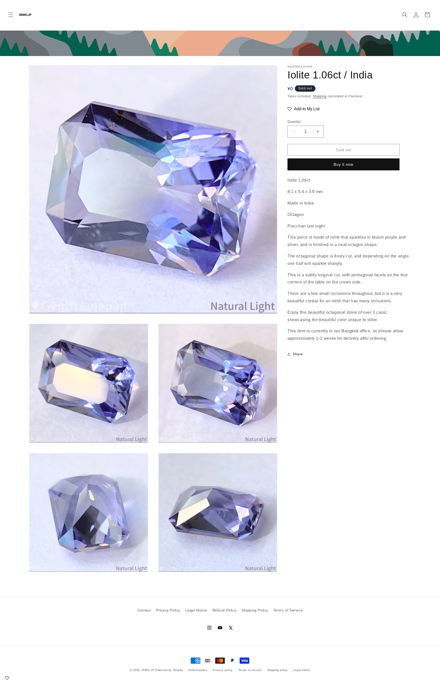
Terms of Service (288, 610)
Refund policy (198, 670)
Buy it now (343, 164)
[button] (10, 14)
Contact (144, 610)
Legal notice (301, 670)
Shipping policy (277, 670)
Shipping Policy (254, 610)
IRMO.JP (148, 670)
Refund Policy (224, 610)
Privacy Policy (168, 610)
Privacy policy (223, 670)
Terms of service (250, 670)
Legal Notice (196, 610)
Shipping (320, 96)
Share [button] (298, 354)
